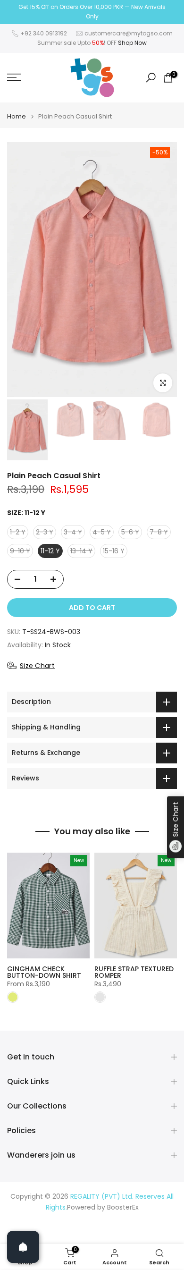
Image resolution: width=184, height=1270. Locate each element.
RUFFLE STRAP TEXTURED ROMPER (134, 972)
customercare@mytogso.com (128, 33)
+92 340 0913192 (43, 33)
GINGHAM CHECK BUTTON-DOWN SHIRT (44, 972)
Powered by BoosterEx (103, 1207)
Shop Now (132, 43)
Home (16, 116)
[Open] (23, 1247)
